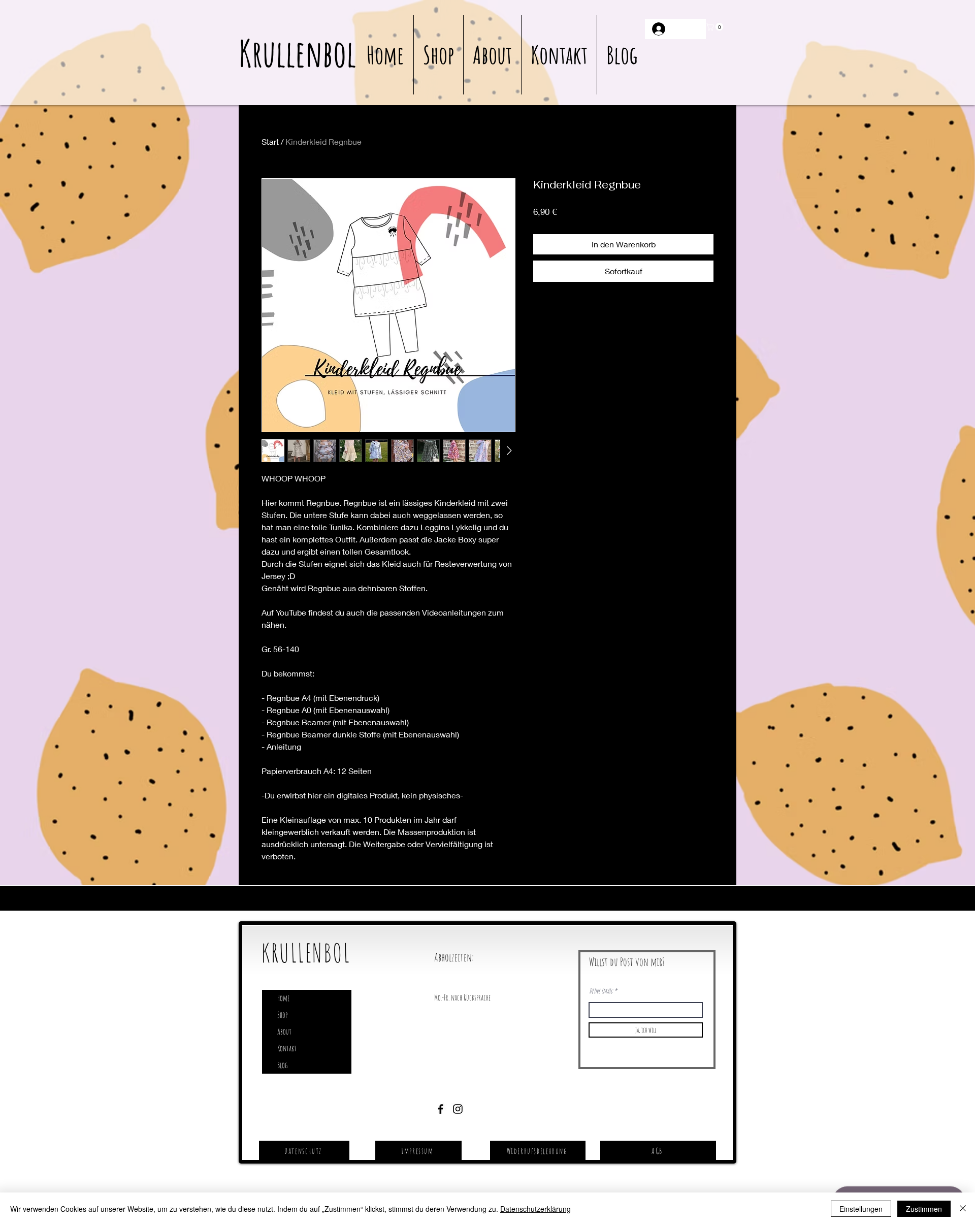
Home (283, 998)
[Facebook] (440, 1109)
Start (270, 141)
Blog (282, 1065)
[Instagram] (457, 1109)
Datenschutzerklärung (535, 1209)
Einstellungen (861, 1209)
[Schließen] (963, 1209)
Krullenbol (297, 53)
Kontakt (287, 1048)
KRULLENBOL (306, 953)
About (284, 1031)
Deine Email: (601, 990)
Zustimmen (924, 1209)
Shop (282, 1015)
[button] (715, 27)
